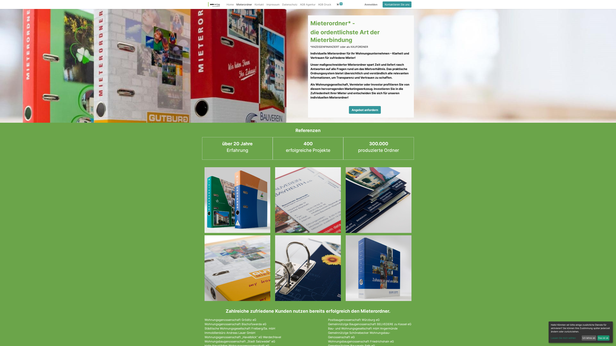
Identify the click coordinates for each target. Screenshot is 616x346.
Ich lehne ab (588, 338)
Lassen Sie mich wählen (563, 338)
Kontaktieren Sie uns (397, 4)
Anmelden (370, 4)
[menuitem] (230, 4)
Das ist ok (603, 338)
